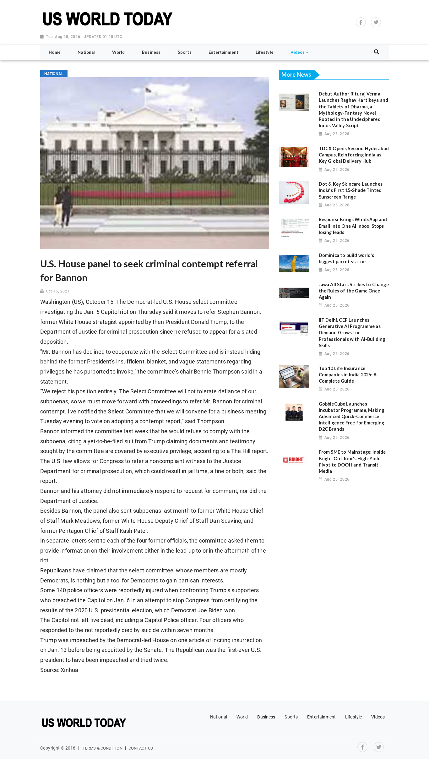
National (218, 716)
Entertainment (321, 716)
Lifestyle (353, 716)
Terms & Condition (102, 748)
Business (266, 716)
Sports (291, 716)
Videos (378, 716)
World (242, 716)
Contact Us (140, 748)
